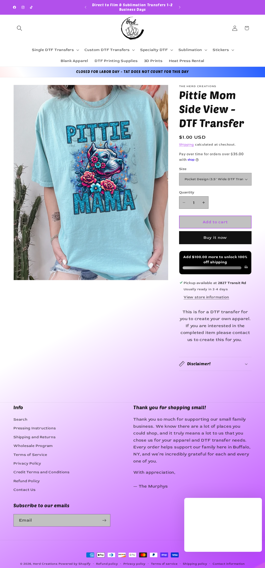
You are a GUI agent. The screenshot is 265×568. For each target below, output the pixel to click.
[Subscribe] (104, 520)
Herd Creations (45, 564)
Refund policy (107, 564)
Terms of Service (30, 454)
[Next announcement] (179, 7)
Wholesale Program (33, 445)
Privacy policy (134, 564)
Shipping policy (195, 564)
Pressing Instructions (34, 428)
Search (20, 419)
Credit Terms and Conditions (41, 472)
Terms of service (164, 564)
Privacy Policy (27, 463)
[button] (19, 28)
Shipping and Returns (34, 437)
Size (183, 169)
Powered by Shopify (75, 564)
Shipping (186, 144)
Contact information (229, 564)
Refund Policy (26, 481)
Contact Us (24, 489)
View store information (206, 297)
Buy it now (215, 237)
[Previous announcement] (85, 7)
